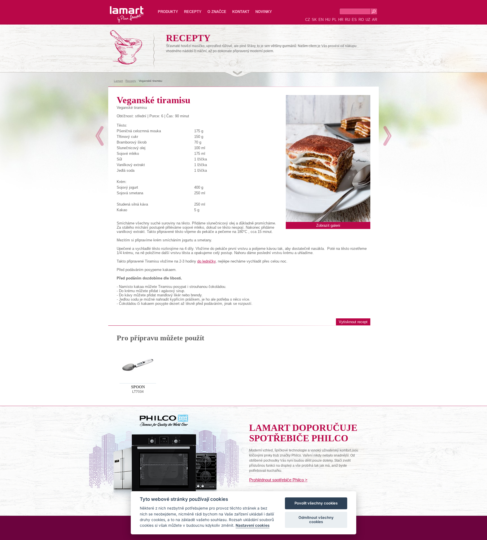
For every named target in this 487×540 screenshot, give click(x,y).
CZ (307, 19)
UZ (368, 19)
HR (340, 19)
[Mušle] (100, 136)
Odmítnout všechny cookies (316, 519)
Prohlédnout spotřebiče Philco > (278, 479)
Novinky (263, 12)
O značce (216, 12)
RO (361, 19)
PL (334, 19)
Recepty (193, 12)
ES (354, 19)
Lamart (121, 10)
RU (347, 19)
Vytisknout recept (353, 322)
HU (327, 19)
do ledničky (206, 261)
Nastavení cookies (252, 525)
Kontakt (240, 12)
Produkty (168, 12)
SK (314, 19)
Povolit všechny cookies (316, 503)
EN (321, 19)
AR (374, 19)
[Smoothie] (387, 136)
